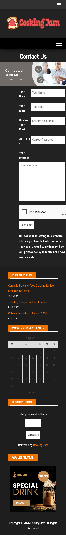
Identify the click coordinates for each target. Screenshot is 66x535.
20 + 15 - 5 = (24, 141)
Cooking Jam (40, 445)
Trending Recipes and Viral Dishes (27, 302)
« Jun (32, 392)
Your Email (22, 108)
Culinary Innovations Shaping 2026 (27, 313)
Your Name (22, 94)
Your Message (24, 155)
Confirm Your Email (23, 125)
